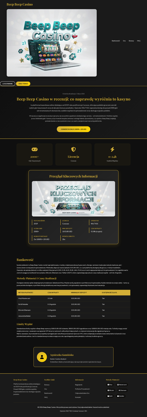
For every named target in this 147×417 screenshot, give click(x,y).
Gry (124, 41)
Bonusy (131, 41)
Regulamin (78, 385)
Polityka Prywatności (82, 389)
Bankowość (116, 41)
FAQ (138, 41)
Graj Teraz (23, 84)
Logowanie (8, 84)
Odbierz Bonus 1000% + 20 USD (73, 129)
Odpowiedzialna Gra (82, 393)
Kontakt (78, 397)
